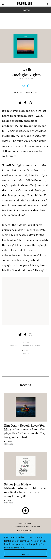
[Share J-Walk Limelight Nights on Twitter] (20, 103)
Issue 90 (36, 346)
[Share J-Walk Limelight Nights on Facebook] (25, 103)
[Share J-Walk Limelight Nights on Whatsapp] (30, 103)
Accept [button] (25, 554)
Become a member (25, 531)
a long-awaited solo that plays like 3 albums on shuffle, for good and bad (25, 431)
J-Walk (25, 353)
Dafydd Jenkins (30, 92)
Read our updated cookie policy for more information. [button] (24, 546)
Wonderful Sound (25, 79)
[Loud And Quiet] (25, 3)
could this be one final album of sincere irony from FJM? (25, 490)
